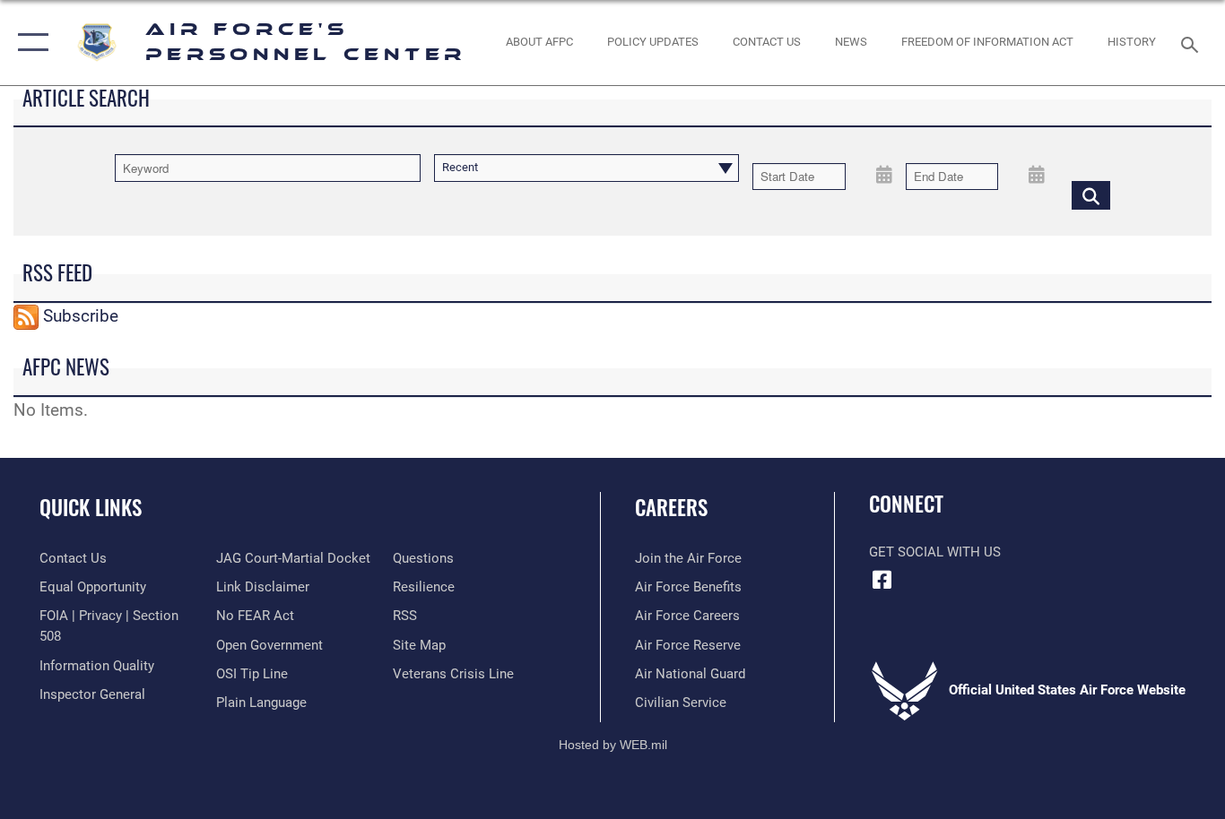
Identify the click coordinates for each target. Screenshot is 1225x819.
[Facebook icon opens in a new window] (882, 579)
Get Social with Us (935, 552)
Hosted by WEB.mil (613, 744)
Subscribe (80, 316)
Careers (671, 507)
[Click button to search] (1091, 194)
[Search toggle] (1192, 43)
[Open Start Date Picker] (884, 173)
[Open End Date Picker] (1037, 173)
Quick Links (90, 507)
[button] (29, 42)
